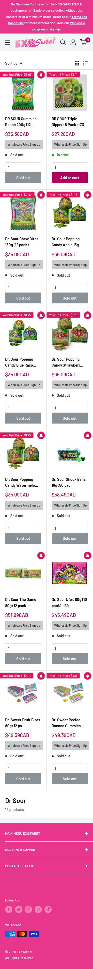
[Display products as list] (85, 63)
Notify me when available (41, 75)
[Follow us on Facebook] (8, 909)
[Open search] (63, 42)
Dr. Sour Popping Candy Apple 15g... (67, 241)
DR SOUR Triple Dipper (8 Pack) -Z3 (68, 121)
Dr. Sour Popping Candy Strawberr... (67, 362)
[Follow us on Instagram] (28, 909)
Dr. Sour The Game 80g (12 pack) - (20, 602)
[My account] (73, 42)
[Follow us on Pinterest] (38, 909)
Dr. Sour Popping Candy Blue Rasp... (20, 362)
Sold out (23, 177)
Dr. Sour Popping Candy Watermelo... (21, 482)
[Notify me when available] (70, 453)
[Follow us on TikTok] (48, 909)
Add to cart (69, 177)
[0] (83, 42)
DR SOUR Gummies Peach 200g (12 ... (20, 121)
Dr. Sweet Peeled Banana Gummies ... (68, 722)
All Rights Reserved (19, 958)
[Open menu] (7, 42)
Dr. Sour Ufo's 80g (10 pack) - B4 (69, 602)
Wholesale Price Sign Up (24, 144)
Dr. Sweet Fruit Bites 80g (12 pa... (22, 722)
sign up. (55, 29)
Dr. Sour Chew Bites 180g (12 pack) (21, 241)
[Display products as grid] (77, 63)
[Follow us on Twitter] (18, 909)
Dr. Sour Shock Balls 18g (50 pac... (69, 482)
